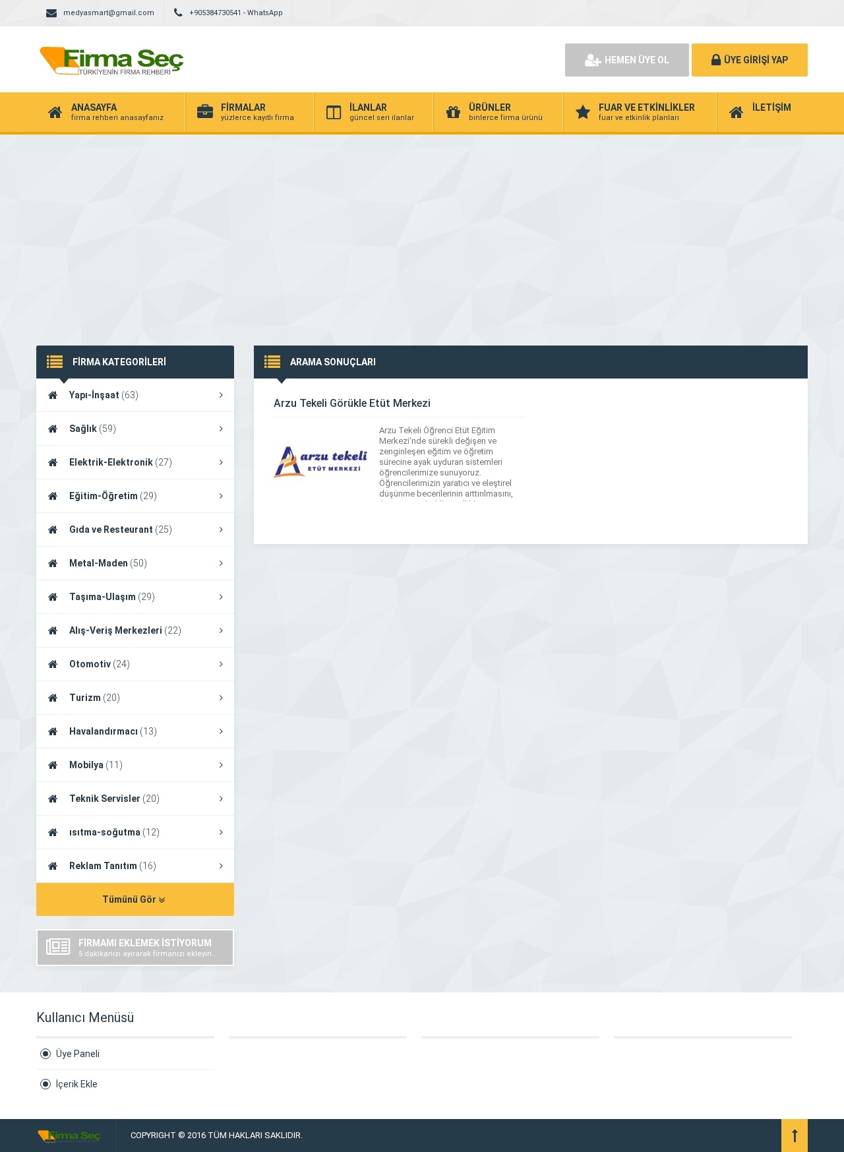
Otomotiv (99, 664)
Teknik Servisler (114, 798)
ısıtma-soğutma (114, 832)
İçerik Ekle (77, 1084)
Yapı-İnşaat (103, 395)
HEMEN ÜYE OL (637, 60)
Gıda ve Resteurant (120, 529)
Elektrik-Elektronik (120, 462)
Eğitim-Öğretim (113, 496)
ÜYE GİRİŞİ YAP (756, 60)
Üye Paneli (78, 1053)
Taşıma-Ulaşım (112, 596)
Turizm (94, 697)
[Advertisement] (422, 233)
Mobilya (96, 765)
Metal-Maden (108, 563)
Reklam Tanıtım (112, 866)
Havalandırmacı (113, 731)
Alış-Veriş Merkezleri (125, 630)
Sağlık (92, 428)
